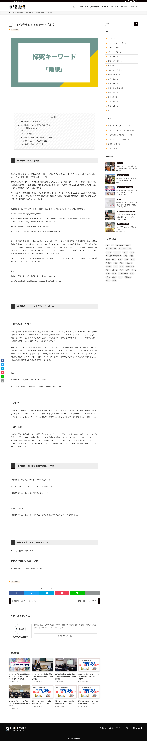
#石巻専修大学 (123, 273)
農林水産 (112, 97)
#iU (112, 245)
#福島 (132, 273)
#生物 (134, 270)
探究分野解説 (14, 29)
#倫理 (131, 256)
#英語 (120, 277)
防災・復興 (113, 106)
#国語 (120, 259)
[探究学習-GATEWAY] (18, 6)
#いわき (108, 252)
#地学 (126, 259)
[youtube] (131, 1)
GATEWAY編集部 (20, 637)
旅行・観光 (113, 79)
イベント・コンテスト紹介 (118, 139)
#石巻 (114, 273)
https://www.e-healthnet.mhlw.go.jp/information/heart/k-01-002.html (36, 281)
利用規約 (111, 728)
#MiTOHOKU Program (123, 245)
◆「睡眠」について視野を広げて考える (36, 125)
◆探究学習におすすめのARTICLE (34, 141)
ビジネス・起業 (115, 52)
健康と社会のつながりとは (34, 144)
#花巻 (114, 277)
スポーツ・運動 (114, 47)
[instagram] (128, 1)
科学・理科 (113, 83)
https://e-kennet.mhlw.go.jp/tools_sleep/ (26, 214)
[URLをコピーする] (92, 593)
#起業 (108, 281)
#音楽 (114, 281)
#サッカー (117, 252)
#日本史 (114, 270)
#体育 (125, 256)
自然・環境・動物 (115, 88)
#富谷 (115, 266)
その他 (111, 39)
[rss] (133, 1)
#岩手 (121, 266)
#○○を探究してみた (125, 248)
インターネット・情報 (117, 43)
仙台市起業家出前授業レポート (120, 135)
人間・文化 (113, 56)
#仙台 (132, 252)
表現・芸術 (113, 92)
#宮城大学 (129, 263)
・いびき (28, 131)
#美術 (108, 277)
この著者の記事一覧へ (65, 636)
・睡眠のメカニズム (31, 128)
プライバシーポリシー (123, 728)
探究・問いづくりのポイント (119, 126)
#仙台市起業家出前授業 (113, 256)
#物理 (128, 270)
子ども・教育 (114, 74)
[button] (16, 593)
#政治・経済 (130, 266)
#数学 (108, 270)
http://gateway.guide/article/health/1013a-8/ (27, 568)
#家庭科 (108, 266)
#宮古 (115, 263)
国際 (111, 65)
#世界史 (125, 252)
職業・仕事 (113, 101)
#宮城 (121, 263)
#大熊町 (108, 263)
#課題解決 (128, 277)
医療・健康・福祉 (115, 61)
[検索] (136, 1)
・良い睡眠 (28, 134)
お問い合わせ (136, 728)
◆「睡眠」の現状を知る (30, 121)
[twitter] (125, 1)
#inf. (107, 245)
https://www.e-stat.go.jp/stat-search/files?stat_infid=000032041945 (36, 231)
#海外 (121, 270)
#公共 (108, 259)
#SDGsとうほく (111, 248)
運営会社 (103, 728)
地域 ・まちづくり (116, 70)
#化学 (114, 259)
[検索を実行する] (136, 24)
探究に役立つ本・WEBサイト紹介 (121, 130)
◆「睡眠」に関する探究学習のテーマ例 (36, 137)
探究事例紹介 (114, 144)
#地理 (132, 259)
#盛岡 (108, 273)
